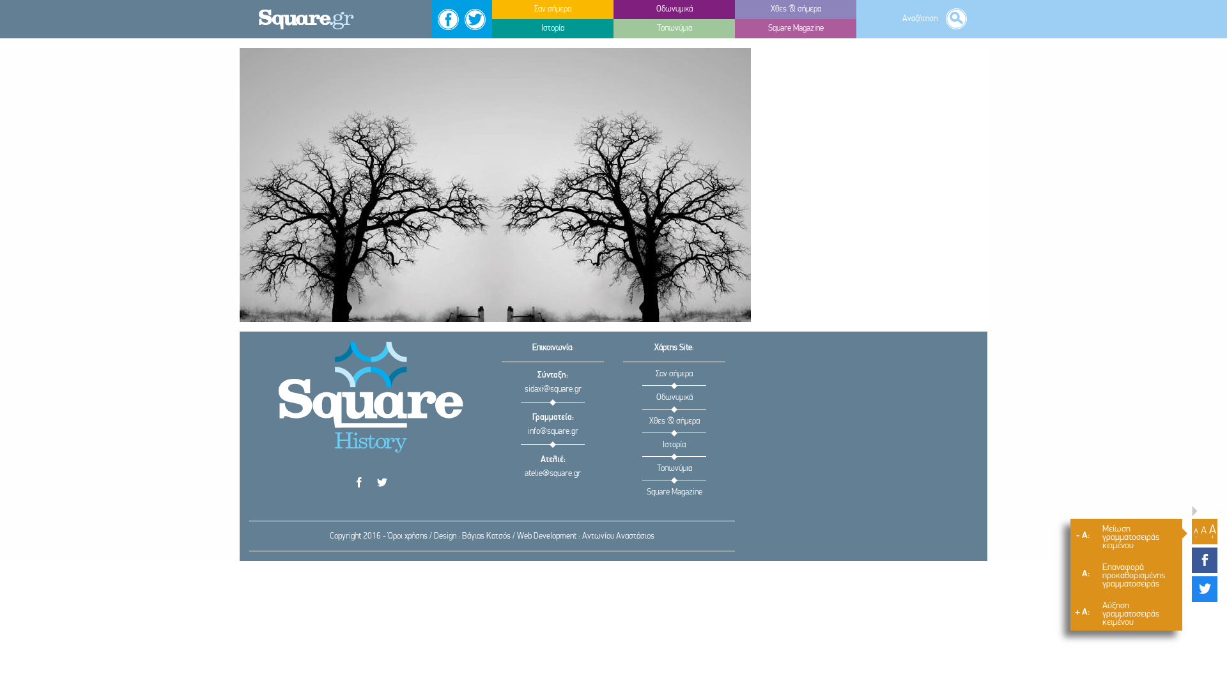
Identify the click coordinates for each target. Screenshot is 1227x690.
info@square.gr (553, 431)
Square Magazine (674, 492)
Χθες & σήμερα (674, 421)
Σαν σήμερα (674, 374)
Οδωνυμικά (674, 398)
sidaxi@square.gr (553, 389)
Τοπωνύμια (674, 468)
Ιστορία (674, 445)
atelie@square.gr (553, 474)
